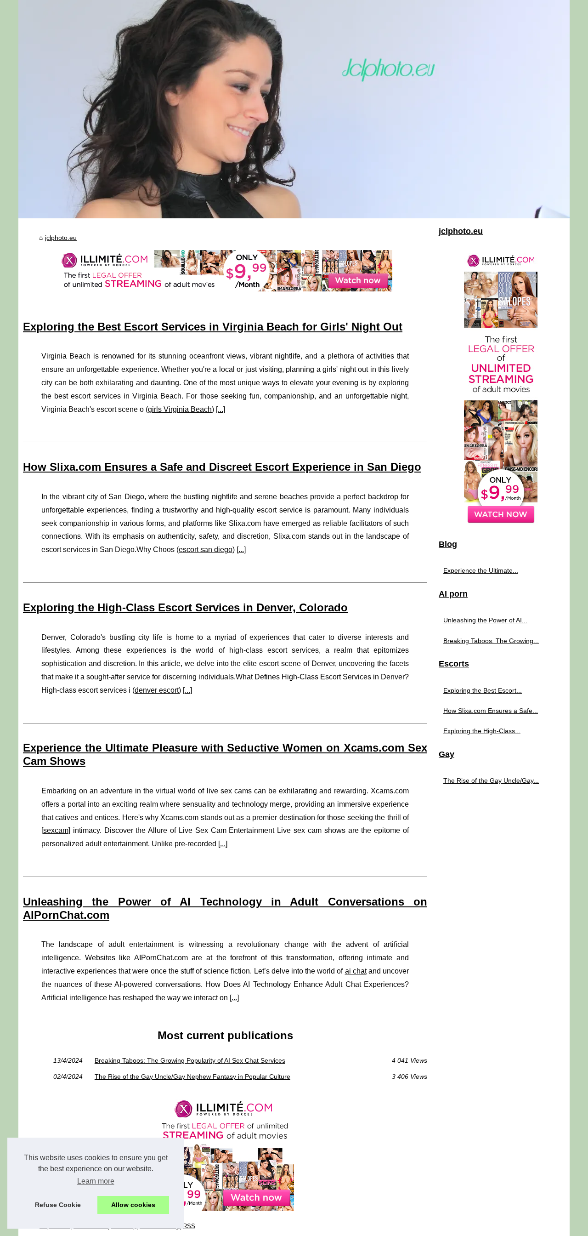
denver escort (157, 690)
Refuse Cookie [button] (58, 1204)
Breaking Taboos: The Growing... (491, 640)
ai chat (356, 971)
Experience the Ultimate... (480, 570)
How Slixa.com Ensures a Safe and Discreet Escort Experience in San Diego (222, 467)
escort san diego (205, 549)
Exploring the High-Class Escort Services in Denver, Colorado (185, 607)
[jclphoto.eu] (294, 109)
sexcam (55, 830)
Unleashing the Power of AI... (485, 620)
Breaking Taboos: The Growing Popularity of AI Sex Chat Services (190, 1060)
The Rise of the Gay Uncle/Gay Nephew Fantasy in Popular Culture (192, 1076)
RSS (189, 1226)
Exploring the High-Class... (481, 731)
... (220, 409)
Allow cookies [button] (133, 1204)
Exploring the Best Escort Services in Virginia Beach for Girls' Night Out (212, 326)
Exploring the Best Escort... (482, 690)
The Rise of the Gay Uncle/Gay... (491, 780)
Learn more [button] (95, 1181)
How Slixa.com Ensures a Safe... (490, 710)
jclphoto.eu (61, 237)
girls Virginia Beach (180, 409)
